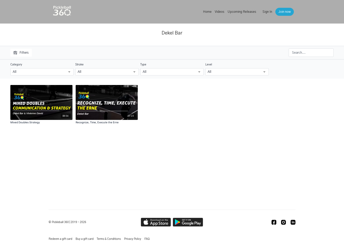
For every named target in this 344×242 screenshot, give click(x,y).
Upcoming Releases (242, 11)
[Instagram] (283, 222)
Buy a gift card (84, 239)
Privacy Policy (132, 239)
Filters (24, 52)
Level (208, 64)
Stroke (79, 64)
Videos (219, 11)
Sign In (267, 11)
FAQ (147, 239)
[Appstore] (156, 222)
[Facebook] (274, 222)
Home (207, 11)
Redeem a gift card (60, 239)
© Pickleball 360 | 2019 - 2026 (67, 222)
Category (16, 64)
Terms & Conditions (109, 239)
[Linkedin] (293, 222)
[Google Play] (188, 222)
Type (143, 64)
